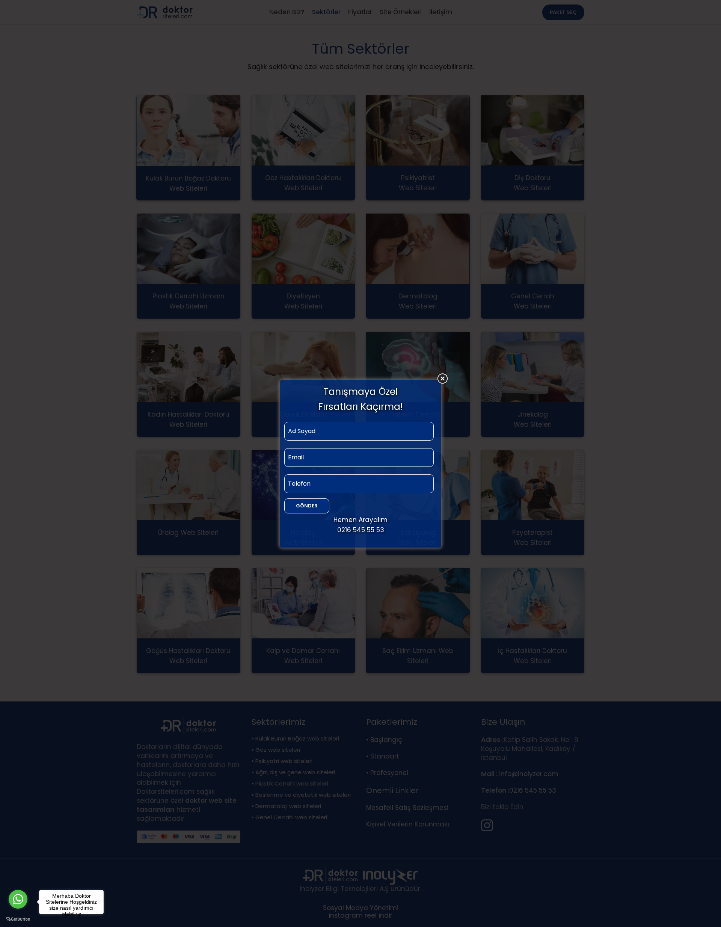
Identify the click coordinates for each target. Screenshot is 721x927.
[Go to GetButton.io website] (18, 919)
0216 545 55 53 (360, 529)
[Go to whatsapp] (18, 899)
